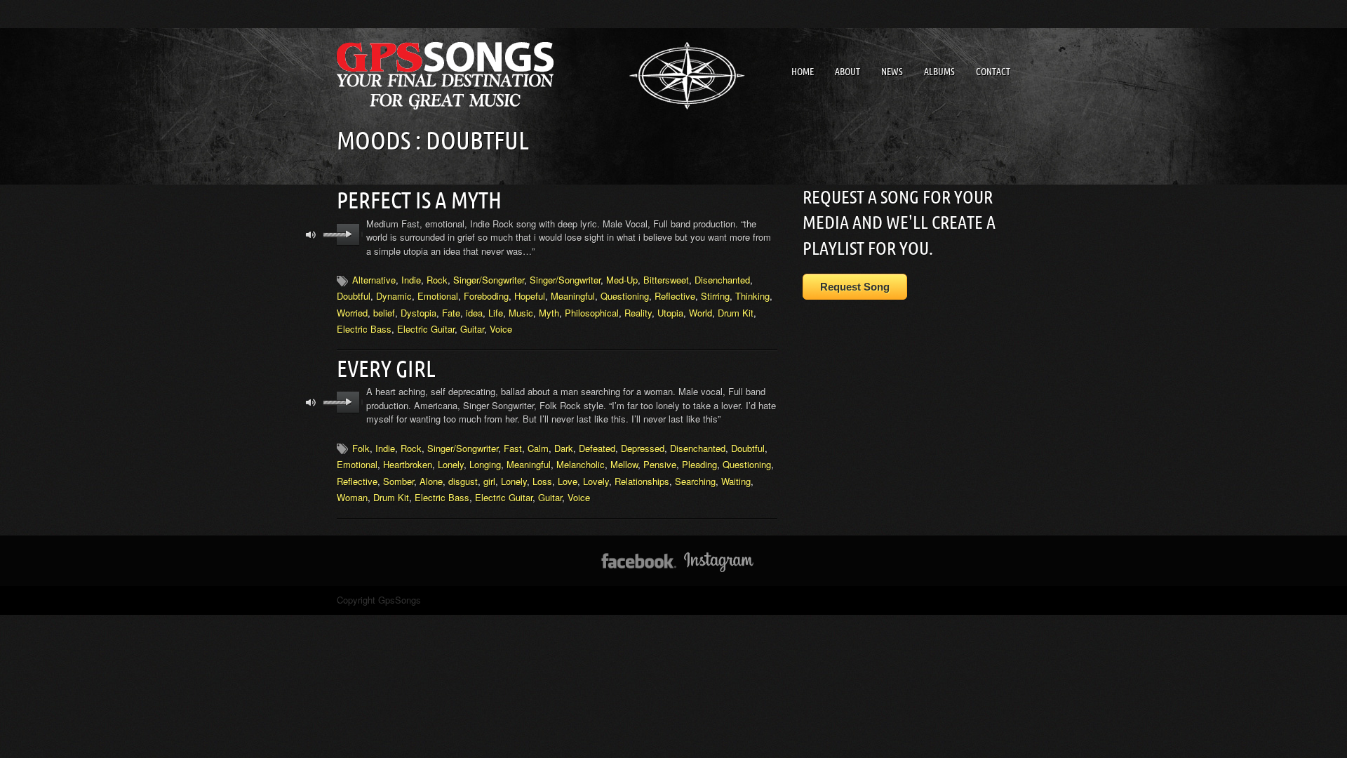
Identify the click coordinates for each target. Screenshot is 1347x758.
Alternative (374, 279)
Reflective (675, 295)
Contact (993, 71)
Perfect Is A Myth (419, 200)
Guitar (472, 328)
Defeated (597, 448)
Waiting (736, 481)
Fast (513, 448)
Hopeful (529, 295)
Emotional (437, 295)
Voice (501, 328)
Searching (695, 481)
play (348, 234)
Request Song (855, 287)
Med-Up (622, 279)
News (892, 71)
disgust (463, 481)
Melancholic (580, 464)
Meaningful (573, 295)
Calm (538, 448)
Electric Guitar (426, 328)
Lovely (596, 481)
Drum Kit (735, 312)
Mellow (624, 464)
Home (802, 71)
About (847, 71)
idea (474, 312)
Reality (638, 312)
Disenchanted (722, 279)
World (700, 312)
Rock (437, 279)
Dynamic (394, 295)
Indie (411, 279)
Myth (549, 312)
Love (567, 481)
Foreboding (486, 295)
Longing (485, 464)
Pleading (699, 464)
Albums (939, 71)
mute (311, 234)
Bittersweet (666, 279)
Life (495, 312)
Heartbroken (407, 464)
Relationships (642, 481)
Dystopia (418, 312)
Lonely (451, 464)
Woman (352, 497)
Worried (352, 312)
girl (489, 481)
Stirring (715, 295)
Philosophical (592, 312)
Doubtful (353, 295)
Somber (398, 481)
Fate (451, 312)
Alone (431, 481)
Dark (563, 448)
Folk (361, 448)
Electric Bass (364, 328)
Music (521, 312)
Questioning (625, 295)
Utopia (670, 312)
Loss (542, 481)
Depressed (642, 448)
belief (384, 312)
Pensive (659, 464)
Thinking (752, 295)
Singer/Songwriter (488, 279)
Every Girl (386, 368)
